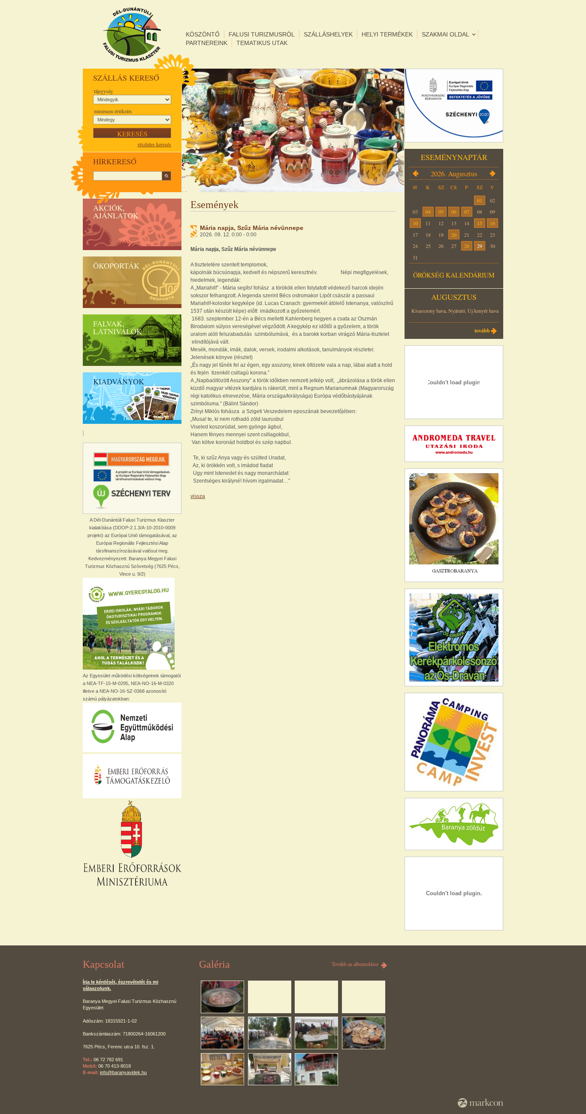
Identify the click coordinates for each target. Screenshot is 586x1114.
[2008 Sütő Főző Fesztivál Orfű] (222, 997)
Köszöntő (203, 34)
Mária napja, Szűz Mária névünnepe (251, 227)
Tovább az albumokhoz (355, 964)
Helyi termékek (387, 34)
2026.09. (492, 173)
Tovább (482, 330)
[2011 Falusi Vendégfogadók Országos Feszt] (363, 1033)
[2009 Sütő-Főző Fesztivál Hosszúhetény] (222, 1033)
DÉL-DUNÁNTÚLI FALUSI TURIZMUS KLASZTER (132, 34)
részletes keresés (154, 144)
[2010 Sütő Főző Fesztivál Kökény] (316, 1033)
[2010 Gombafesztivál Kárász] (269, 1033)
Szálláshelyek (328, 34)
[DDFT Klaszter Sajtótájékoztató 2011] (222, 1069)
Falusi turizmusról (262, 34)
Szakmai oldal (445, 34)
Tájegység (103, 91)
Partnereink (206, 42)
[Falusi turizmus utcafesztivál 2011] (269, 1069)
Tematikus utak (261, 42)
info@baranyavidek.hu (123, 1072)
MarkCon (480, 1103)
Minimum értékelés (113, 111)
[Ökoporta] (316, 1069)
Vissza (197, 496)
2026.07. (415, 173)
